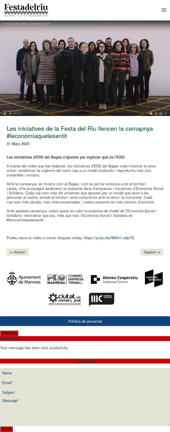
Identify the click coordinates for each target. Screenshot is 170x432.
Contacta (9, 333)
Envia (6, 429)
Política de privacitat (85, 321)
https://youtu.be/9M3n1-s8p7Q (109, 237)
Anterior (19, 252)
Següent (150, 252)
